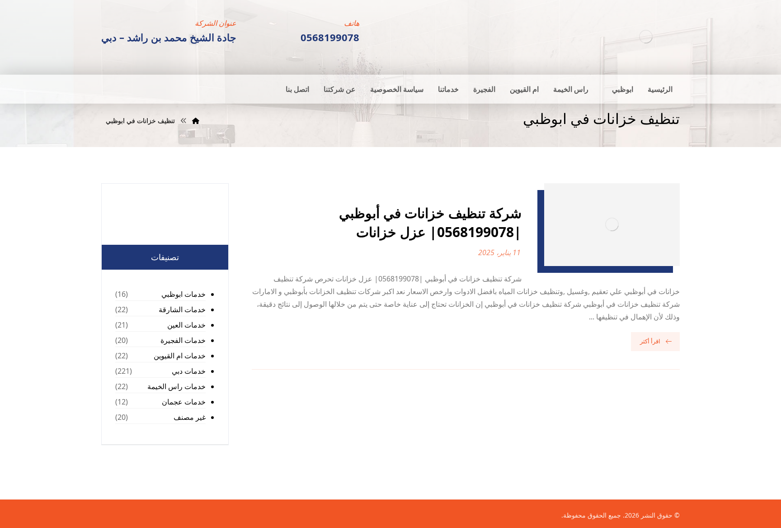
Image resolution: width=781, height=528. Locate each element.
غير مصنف (190, 417)
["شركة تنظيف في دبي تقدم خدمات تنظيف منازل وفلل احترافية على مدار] (646, 36)
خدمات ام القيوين (180, 356)
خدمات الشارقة (182, 309)
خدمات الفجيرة (183, 340)
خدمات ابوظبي (183, 294)
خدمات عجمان (184, 402)
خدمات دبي (189, 371)
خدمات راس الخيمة (176, 386)
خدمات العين (186, 325)
